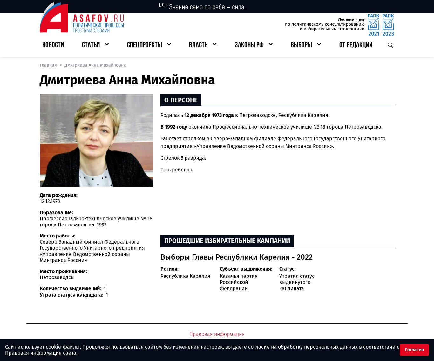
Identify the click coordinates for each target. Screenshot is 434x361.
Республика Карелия (185, 276)
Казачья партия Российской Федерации (239, 282)
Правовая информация (217, 334)
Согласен (414, 349)
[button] (95, 45)
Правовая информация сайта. (41, 353)
